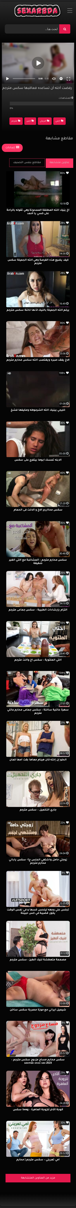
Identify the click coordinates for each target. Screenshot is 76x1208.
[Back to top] (64, 1197)
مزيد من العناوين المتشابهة (38, 1178)
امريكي (43, 121)
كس (28, 121)
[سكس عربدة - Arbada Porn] (38, 12)
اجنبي (57, 121)
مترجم (14, 121)
